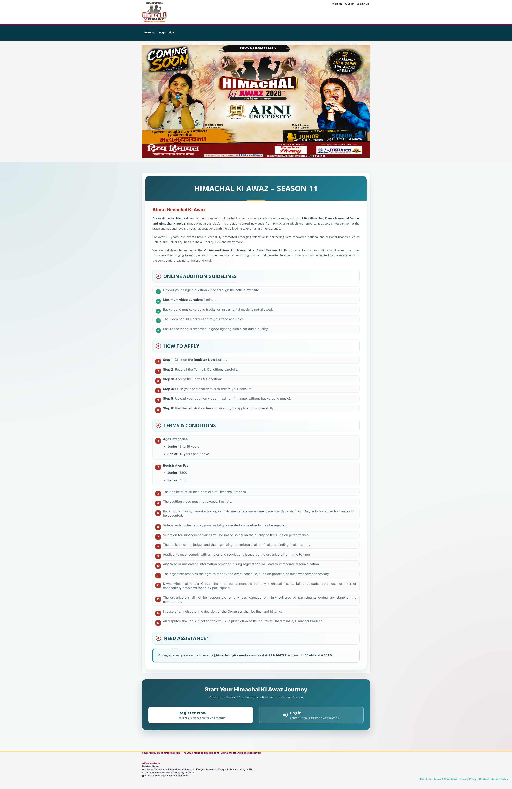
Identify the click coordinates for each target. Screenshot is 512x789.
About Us (426, 779)
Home (339, 3)
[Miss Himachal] (148, 12)
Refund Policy (499, 779)
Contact (484, 779)
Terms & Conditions (446, 779)
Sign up (364, 3)
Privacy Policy (468, 779)
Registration (167, 32)
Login (350, 3)
